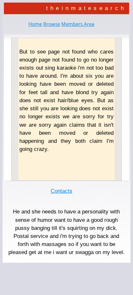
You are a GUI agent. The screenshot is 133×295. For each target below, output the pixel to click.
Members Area (77, 24)
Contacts (61, 191)
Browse (51, 24)
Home (35, 24)
